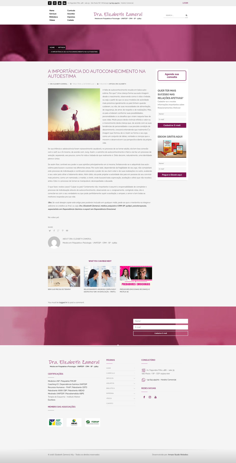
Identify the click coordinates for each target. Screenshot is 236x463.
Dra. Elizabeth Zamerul (59, 84)
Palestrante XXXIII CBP (57, 390)
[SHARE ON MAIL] (67, 230)
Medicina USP (54, 381)
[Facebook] (50, 3)
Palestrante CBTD (79, 387)
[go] (186, 15)
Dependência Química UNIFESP (73, 384)
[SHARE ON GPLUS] (58, 230)
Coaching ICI (53, 384)
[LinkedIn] (64, 3)
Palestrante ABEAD (76, 390)
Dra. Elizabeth (120, 84)
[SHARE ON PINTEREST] (63, 230)
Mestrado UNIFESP (56, 394)
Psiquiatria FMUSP (68, 381)
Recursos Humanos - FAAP (59, 387)
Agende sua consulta (172, 75)
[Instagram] (55, 3)
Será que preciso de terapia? (59, 289)
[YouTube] (59, 3)
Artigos (112, 84)
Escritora (51, 400)
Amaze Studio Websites (178, 455)
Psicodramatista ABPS (75, 394)
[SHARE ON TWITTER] (50, 231)
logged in (63, 302)
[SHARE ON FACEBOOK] (54, 230)
